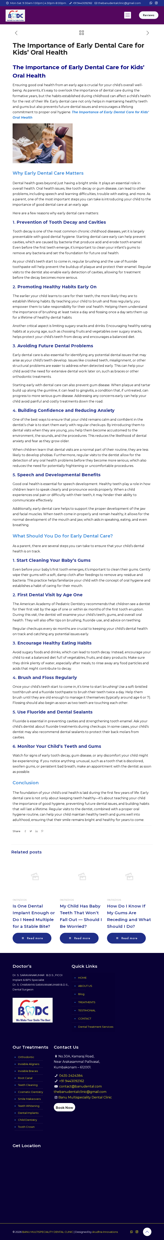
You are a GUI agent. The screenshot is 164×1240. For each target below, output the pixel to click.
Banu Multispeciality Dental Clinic (85, 1097)
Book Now (64, 1108)
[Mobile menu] (127, 15)
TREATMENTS (86, 1002)
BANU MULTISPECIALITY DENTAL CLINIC (47, 1231)
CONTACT (84, 1018)
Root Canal (25, 1078)
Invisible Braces (28, 1071)
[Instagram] (156, 3)
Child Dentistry (27, 1119)
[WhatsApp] (151, 3)
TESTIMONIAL (87, 1010)
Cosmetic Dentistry (30, 1091)
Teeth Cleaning (28, 1084)
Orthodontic (26, 1057)
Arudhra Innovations (105, 1231)
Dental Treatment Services (95, 1026)
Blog (81, 994)
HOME (82, 977)
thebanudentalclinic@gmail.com (119, 3)
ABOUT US (85, 985)
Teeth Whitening (28, 1105)
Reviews (148, 15)
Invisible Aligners (28, 1064)
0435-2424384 (71, 1076)
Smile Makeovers (29, 1098)
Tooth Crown (26, 1126)
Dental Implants (28, 1112)
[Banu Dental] (15, 15)
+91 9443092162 (82, 3)
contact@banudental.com (80, 1086)
